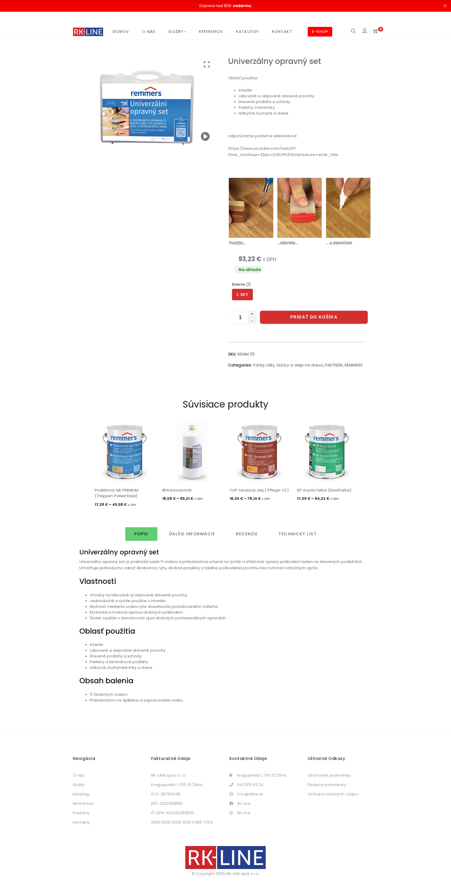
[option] (124, 465)
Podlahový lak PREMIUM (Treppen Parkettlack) (116, 493)
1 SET (242, 294)
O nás (148, 31)
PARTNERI (334, 365)
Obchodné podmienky (329, 775)
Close (445, 6)
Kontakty (81, 822)
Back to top (441, 873)
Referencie (211, 31)
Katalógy (247, 31)
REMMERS (354, 365)
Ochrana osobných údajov (333, 794)
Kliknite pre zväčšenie (207, 65)
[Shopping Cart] (375, 31)
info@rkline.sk (250, 794)
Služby (175, 31)
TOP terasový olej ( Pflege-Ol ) (259, 490)
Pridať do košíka (314, 317)
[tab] (141, 534)
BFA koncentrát (177, 490)
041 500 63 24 (250, 784)
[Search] (353, 31)
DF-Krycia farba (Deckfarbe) (324, 490)
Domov (121, 31)
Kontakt (282, 31)
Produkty (81, 813)
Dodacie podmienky (327, 784)
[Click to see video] (205, 136)
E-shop (320, 31)
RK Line (243, 803)
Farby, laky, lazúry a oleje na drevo (288, 365)
